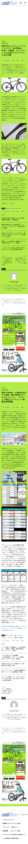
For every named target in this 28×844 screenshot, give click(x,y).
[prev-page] (3, 253)
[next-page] (5, 253)
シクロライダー (14, 282)
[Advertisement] (14, 20)
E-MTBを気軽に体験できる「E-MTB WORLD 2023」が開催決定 (13, 219)
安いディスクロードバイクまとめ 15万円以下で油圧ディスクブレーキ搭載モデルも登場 (13, 234)
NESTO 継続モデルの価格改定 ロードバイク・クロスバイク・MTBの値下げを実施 (13, 226)
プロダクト (4, 41)
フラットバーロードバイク (16, 208)
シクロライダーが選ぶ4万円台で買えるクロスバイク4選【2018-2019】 (13, 248)
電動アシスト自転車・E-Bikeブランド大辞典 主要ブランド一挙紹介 (13, 242)
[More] (22, 60)
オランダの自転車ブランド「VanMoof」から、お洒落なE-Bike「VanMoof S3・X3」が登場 (7, 261)
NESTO (12, 203)
